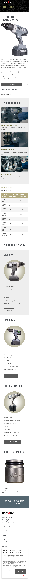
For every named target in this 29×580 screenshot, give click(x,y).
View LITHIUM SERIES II (13, 442)
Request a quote (12, 84)
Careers (4, 546)
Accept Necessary (8, 571)
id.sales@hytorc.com (7, 531)
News (3, 544)
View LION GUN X (11, 376)
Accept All (20, 571)
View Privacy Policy (21, 575)
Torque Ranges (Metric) (7, 190)
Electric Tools (8, 94)
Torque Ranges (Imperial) (8, 187)
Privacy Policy (6, 539)
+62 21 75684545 (6, 526)
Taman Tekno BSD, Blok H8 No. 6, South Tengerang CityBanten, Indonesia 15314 (8, 520)
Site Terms (5, 541)
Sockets (5, 489)
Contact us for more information (14, 502)
